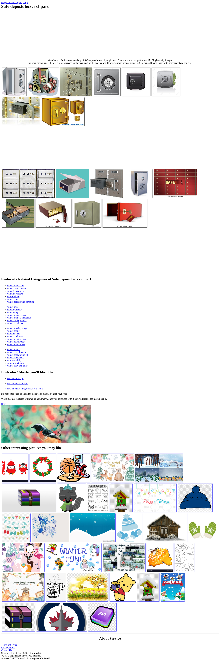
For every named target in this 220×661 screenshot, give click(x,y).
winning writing (14, 309)
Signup (18, 2)
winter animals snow (17, 315)
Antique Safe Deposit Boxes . (15, 193)
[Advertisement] (110, 34)
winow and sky (14, 360)
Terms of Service (9, 645)
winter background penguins (20, 301)
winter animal (13, 349)
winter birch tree (15, 336)
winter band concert (16, 288)
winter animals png (16, 285)
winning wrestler (15, 293)
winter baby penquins (17, 365)
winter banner (13, 331)
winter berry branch (16, 352)
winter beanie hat (15, 323)
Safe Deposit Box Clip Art (40, 92)
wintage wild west (15, 291)
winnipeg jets (13, 333)
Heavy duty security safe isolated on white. (83, 222)
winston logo (13, 296)
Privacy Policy (8, 647)
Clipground (15, 652)
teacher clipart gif (15, 378)
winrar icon (12, 299)
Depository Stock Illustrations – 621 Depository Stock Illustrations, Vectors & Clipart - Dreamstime (76, 89)
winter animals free (16, 344)
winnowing (12, 312)
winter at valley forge (17, 328)
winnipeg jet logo (15, 363)
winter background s (16, 320)
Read (3, 404)
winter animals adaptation (19, 317)
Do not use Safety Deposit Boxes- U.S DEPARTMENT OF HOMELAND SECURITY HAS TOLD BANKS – (19, 119)
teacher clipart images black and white (25, 388)
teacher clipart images (17, 383)
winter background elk (17, 355)
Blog (3, 2)
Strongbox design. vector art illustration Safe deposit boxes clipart (69, 191)
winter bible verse (15, 357)
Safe (127, 193)
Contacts (10, 2)
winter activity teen (16, 341)
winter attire (12, 307)
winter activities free (16, 339)
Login (25, 2)
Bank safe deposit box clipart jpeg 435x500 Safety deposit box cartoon (14, 89)
